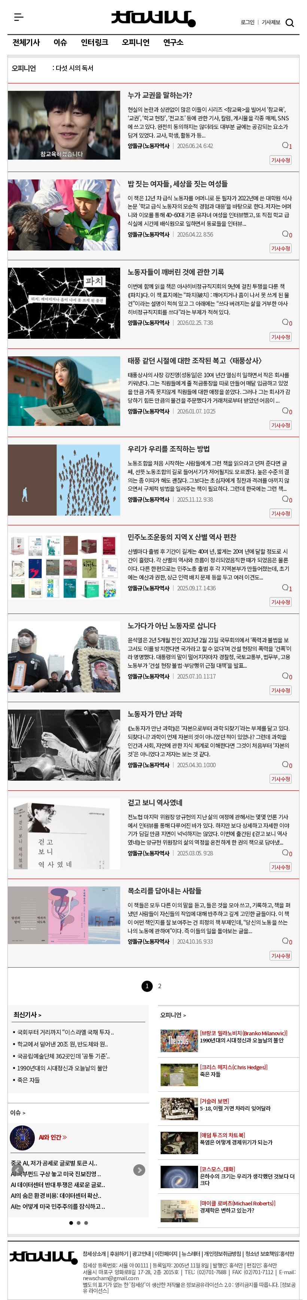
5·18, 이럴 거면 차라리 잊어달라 (235, 1105)
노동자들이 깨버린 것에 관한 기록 (176, 272)
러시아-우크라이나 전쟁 (67, 1137)
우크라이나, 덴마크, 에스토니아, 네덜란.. (59, 1195)
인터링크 (94, 42)
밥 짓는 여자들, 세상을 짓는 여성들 (178, 183)
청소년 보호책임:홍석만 (269, 1253)
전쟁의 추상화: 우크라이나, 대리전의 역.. (59, 1162)
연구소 (173, 42)
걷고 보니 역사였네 (155, 802)
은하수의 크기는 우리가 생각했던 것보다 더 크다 (247, 1176)
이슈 (60, 42)
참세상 (154, 19)
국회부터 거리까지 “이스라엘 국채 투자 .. (65, 1031)
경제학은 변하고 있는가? (237, 1207)
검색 (290, 23)
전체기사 (26, 42)
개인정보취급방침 (222, 1253)
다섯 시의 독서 (74, 68)
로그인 (248, 22)
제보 (271, 22)
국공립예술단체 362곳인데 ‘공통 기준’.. (63, 1055)
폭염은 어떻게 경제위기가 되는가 (236, 1139)
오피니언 (135, 42)
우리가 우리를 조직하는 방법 (169, 448)
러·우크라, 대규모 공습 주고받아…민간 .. (59, 1206)
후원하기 (119, 1253)
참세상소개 (94, 1253)
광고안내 (141, 1253)
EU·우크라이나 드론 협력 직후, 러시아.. (57, 1173)
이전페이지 (166, 1253)
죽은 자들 (28, 1079)
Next (139, 1170)
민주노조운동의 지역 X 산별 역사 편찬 (182, 537)
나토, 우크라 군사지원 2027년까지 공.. (56, 1184)
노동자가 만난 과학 (155, 714)
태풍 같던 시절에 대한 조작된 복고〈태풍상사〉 (196, 360)
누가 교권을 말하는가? (160, 95)
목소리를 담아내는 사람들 (165, 890)
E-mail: (287, 1272)
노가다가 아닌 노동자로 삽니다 (172, 625)
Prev (18, 1170)
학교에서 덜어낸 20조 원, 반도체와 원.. (62, 1043)
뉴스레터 (191, 1253)
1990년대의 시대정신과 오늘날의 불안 (62, 1067)
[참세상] (44, 1258)
